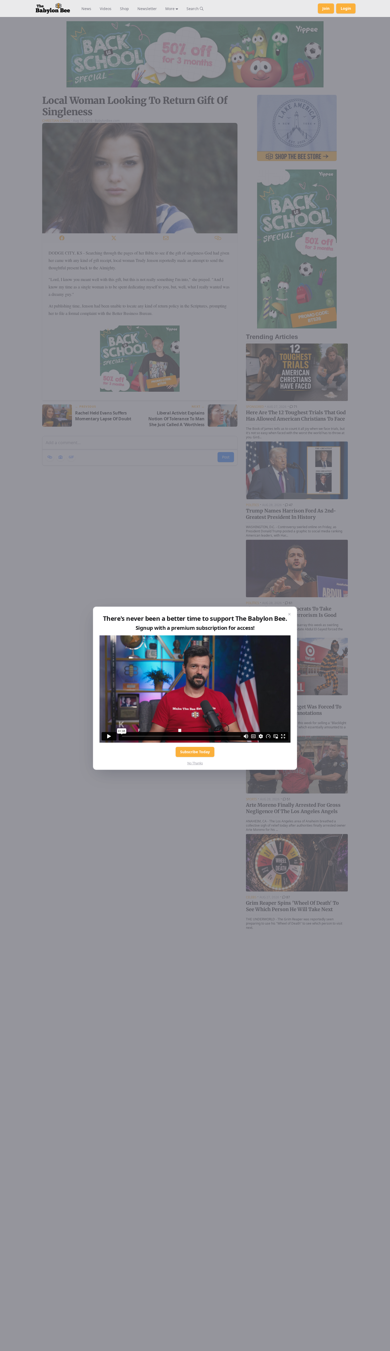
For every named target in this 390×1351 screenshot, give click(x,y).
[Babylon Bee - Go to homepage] (53, 8)
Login (346, 8)
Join (326, 8)
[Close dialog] (289, 614)
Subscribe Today (195, 751)
